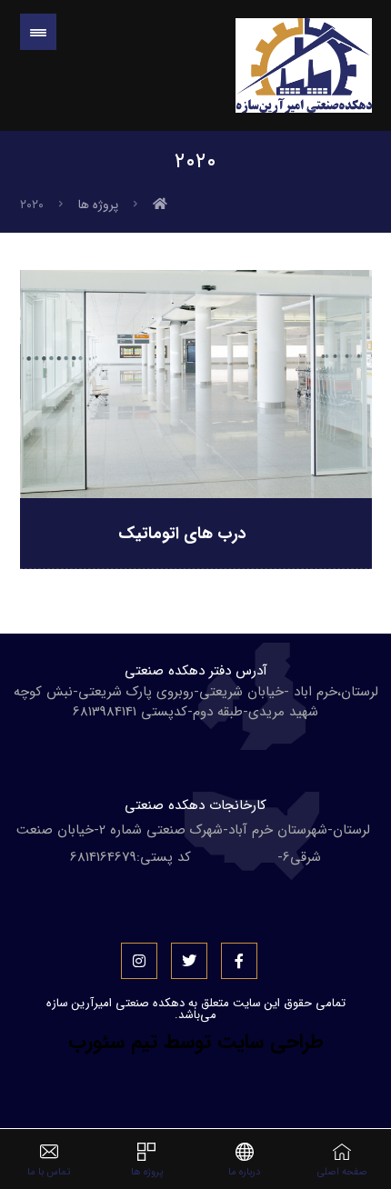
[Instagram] (139, 961)
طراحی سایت (270, 1041)
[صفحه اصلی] (160, 205)
